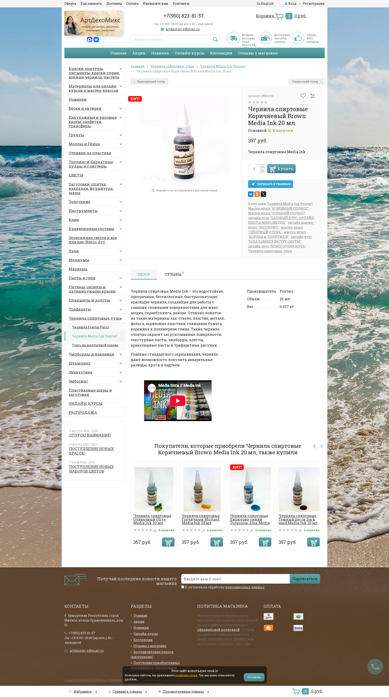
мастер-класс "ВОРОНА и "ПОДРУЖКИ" (277, 234)
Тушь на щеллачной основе (95, 345)
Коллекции (221, 53)
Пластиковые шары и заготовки (90, 392)
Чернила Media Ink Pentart (95, 336)
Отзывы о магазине (258, 53)
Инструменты (83, 210)
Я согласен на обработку (224, 587)
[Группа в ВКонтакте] (96, 39)
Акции (138, 53)
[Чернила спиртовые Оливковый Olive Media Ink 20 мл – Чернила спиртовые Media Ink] (153, 489)
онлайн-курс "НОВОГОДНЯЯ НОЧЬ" (277, 246)
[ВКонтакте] (250, 194)
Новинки (160, 53)
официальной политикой (218, 630)
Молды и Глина (84, 143)
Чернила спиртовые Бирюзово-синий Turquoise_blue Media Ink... (250, 521)
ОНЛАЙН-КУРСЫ (85, 403)
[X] (263, 194)
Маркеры (78, 268)
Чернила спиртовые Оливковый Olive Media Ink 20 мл (152, 519)
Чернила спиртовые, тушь (95, 318)
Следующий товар (305, 81)
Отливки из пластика (90, 152)
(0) (155, 530)
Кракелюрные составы (91, 228)
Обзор (144, 274)
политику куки (186, 675)
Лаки (74, 250)
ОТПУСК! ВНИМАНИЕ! (90, 435)
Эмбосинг (78, 381)
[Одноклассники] (257, 194)
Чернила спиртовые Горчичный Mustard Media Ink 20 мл (201, 519)
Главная (118, 53)
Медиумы (79, 259)
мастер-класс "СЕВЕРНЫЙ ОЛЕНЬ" (275, 229)
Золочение (79, 201)
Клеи (74, 219)
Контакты (181, 3)
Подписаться (304, 578)
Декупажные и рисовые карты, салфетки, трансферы (93, 121)
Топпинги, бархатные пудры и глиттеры (91, 164)
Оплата (132, 3)
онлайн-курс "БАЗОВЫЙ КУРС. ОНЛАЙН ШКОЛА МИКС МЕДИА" (281, 220)
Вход (292, 3)
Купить (285, 168)
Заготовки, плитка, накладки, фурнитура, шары (91, 188)
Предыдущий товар (150, 81)
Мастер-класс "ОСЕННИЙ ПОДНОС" (276, 213)
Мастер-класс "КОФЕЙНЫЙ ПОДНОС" (278, 208)
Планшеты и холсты (89, 300)
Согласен (254, 677)
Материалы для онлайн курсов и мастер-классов (93, 88)
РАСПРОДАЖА (83, 412)
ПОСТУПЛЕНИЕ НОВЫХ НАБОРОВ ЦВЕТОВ (91, 468)
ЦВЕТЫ (76, 175)
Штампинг (80, 363)
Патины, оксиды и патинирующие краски (92, 289)
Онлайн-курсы (189, 53)
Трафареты (80, 309)
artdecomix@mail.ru (183, 29)
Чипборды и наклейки (91, 354)
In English (265, 3)
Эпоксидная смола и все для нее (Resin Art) (93, 239)
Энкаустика (80, 372)
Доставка (114, 3)
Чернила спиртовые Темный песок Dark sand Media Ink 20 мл (298, 519)
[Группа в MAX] (89, 39)
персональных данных (245, 587)
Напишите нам (155, 3)
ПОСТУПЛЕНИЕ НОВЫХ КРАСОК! (91, 450)
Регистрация (314, 3)
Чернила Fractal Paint (90, 327)
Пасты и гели (82, 277)
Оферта (70, 3)
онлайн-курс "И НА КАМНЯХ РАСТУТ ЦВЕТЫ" (280, 239)
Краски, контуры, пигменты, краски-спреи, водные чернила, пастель (94, 73)
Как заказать (91, 3)
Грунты (76, 134)
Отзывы (174, 274)
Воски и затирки (85, 108)
